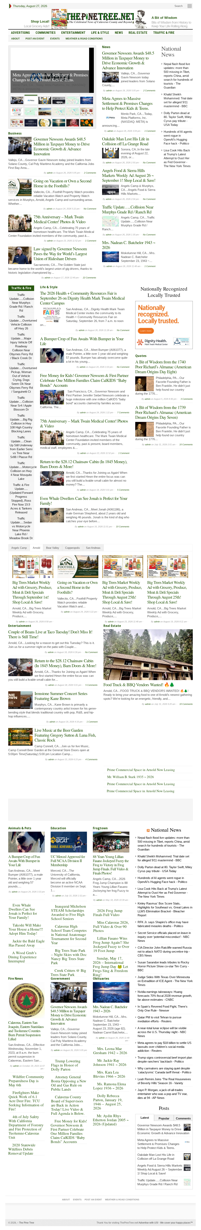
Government (60, 978)
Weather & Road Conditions (84, 38)
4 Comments (91, 759)
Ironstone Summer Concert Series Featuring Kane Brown (61, 695)
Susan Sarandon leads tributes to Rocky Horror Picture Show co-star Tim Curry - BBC (163, 966)
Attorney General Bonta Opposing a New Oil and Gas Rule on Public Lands (68, 1083)
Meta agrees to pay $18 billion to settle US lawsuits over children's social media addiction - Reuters (164, 1046)
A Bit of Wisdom (164, 18)
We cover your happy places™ (176, 1222)
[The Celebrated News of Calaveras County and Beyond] (100, 18)
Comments (183, 1118)
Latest (145, 1117)
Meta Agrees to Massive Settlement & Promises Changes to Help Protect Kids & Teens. (50, 77)
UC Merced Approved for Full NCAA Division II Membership (68, 860)
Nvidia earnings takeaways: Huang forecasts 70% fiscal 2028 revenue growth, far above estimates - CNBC (165, 995)
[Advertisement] (164, 474)
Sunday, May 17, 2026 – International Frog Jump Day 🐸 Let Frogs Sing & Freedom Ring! (110, 966)
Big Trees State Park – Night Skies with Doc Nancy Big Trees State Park (69, 956)
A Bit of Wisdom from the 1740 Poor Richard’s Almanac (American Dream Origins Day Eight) (163, 366)
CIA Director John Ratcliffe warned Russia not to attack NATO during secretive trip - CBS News (165, 951)
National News (166, 829)
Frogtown (100, 828)
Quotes (140, 356)
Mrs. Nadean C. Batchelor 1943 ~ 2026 (128, 245)
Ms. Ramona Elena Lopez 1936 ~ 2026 (109, 1085)
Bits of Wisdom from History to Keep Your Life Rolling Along (171, 24)
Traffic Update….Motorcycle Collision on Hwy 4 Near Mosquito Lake (23, 470)
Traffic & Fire (164, 33)
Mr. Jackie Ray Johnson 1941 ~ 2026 (109, 1062)
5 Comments (123, 490)
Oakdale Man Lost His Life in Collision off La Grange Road (125, 141)
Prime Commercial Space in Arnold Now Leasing (141, 769)
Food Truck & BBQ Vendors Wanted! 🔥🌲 (138, 684)
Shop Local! (40, 21)
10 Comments (122, 526)
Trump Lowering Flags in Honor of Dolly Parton (65, 1065)
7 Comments (123, 412)
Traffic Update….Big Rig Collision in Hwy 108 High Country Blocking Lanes (21, 423)
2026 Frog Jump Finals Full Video (107, 912)
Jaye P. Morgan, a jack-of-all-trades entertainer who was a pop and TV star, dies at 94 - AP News (162, 1093)
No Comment (90, 209)
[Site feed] (190, 6)
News (119, 33)
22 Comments (89, 277)
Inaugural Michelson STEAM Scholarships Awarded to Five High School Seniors (68, 912)
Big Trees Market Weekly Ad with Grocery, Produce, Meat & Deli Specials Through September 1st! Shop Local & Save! (32, 592)
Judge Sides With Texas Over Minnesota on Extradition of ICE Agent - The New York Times (165, 981)
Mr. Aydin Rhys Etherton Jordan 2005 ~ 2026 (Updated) (111, 1119)
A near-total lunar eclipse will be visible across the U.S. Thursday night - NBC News (162, 1032)
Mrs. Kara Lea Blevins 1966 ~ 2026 (109, 1074)
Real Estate (138, 33)
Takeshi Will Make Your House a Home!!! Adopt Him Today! (26, 929)
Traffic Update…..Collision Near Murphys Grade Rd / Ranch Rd (127, 209)
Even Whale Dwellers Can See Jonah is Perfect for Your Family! (83, 500)
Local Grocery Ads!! (36, 26)
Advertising (20, 33)
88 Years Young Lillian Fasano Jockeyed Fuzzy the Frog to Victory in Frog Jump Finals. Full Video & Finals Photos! (111, 864)
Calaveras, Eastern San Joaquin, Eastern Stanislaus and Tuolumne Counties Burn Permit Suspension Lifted (26, 1030)
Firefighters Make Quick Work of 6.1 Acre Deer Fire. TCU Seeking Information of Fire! (26, 1100)
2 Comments (90, 173)
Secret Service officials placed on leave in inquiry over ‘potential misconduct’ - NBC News (164, 936)
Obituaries (101, 978)
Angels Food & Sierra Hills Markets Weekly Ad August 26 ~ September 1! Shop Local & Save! (128, 175)
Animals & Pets (19, 828)
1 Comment (90, 241)
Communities (46, 33)
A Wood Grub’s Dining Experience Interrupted (22, 956)
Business (15, 133)
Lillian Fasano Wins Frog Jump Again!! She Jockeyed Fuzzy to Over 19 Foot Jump (111, 944)
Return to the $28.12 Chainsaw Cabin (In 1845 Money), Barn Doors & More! (83, 464)
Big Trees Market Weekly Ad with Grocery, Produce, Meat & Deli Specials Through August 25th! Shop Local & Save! (122, 592)
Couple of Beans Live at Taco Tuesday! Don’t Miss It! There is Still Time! (50, 634)
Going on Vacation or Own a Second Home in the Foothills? (62, 183)
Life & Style (100, 33)
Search (178, 6)
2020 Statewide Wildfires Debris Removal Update (21, 1149)
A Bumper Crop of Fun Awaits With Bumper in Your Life (81, 341)
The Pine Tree (25, 1222)
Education (58, 828)
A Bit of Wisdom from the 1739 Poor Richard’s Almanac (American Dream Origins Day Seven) (163, 412)
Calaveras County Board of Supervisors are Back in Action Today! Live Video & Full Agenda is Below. (68, 1105)
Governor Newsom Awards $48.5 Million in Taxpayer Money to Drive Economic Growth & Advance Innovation (62, 146)
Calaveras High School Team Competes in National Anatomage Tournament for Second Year (69, 934)
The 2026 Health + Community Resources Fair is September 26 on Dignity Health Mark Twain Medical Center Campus (82, 298)
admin (50, 173)
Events (55, 38)
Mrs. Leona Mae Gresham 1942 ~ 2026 (110, 1050)
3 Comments (187, 399)
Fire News (15, 978)
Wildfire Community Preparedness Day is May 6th (26, 1080)
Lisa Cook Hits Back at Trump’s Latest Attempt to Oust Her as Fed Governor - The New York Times (177, 158)
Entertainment (73, 33)
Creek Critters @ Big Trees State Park (68, 972)
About (15, 38)
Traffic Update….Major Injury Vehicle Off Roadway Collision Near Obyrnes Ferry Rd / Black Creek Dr (21, 346)
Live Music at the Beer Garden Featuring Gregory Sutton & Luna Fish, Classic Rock (65, 735)
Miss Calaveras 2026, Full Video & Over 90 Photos (111, 926)
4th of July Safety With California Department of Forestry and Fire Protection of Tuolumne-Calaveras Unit (26, 1127)
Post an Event (35, 38)
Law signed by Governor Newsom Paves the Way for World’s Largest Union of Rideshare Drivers (60, 253)
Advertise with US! (148, 1222)
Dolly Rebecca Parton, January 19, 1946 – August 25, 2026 (107, 1101)
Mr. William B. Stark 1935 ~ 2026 (130, 777)
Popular (164, 1118)
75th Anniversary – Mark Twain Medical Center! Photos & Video (59, 219)
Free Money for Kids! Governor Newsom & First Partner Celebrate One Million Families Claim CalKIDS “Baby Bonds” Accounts (84, 380)
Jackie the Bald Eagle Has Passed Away (27, 942)
